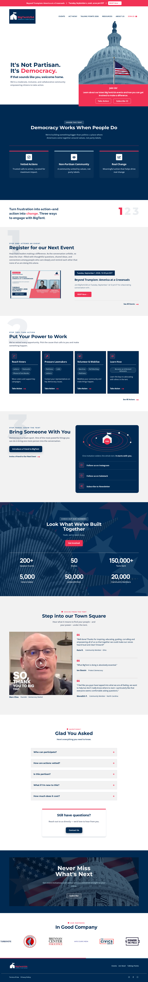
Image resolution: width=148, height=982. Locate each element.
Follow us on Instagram (98, 465)
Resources (107, 16)
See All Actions (129, 399)
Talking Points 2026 (90, 16)
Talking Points (133, 966)
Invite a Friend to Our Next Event (22, 456)
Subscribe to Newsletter (98, 486)
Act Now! (72, 16)
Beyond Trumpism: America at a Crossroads (102, 280)
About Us (120, 16)
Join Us (131, 16)
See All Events (129, 304)
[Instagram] (129, 977)
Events (62, 16)
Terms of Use (14, 977)
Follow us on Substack (97, 476)
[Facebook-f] (133, 977)
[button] (16, 369)
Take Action (17, 388)
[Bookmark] (137, 977)
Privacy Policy (26, 977)
